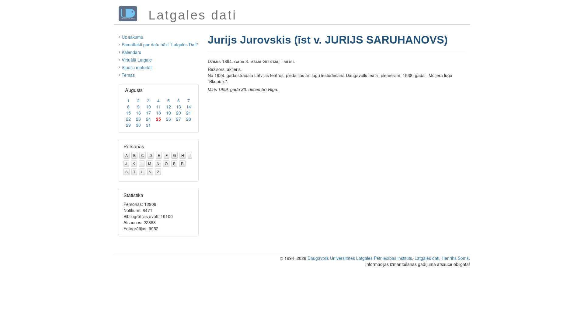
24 (148, 119)
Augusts (134, 90)
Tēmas (128, 75)
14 (188, 107)
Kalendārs (131, 52)
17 (148, 113)
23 (138, 119)
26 (168, 119)
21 (188, 113)
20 (178, 113)
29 (128, 125)
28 (188, 119)
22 (128, 119)
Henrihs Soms (455, 258)
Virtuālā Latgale (137, 60)
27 (178, 119)
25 (158, 119)
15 (128, 113)
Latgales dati (427, 258)
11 (158, 107)
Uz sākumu (132, 37)
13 (178, 107)
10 (148, 107)
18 (158, 113)
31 (148, 125)
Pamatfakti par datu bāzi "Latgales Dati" (160, 44)
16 (138, 113)
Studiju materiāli (137, 67)
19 (168, 113)
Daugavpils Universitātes (331, 258)
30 (138, 125)
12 (168, 107)
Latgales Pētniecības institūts (384, 258)
